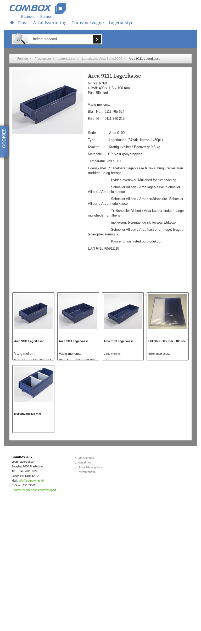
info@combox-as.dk (31, 480)
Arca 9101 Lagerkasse (29, 341)
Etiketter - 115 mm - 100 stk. (167, 341)
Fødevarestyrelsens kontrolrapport (34, 490)
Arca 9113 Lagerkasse (73, 341)
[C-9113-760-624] (78, 311)
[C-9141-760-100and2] (33, 384)
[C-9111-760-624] (47, 102)
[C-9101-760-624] (33, 311)
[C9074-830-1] (167, 311)
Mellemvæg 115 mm (27, 413)
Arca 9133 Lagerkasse (118, 341)
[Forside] (12, 21)
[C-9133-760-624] (123, 311)
